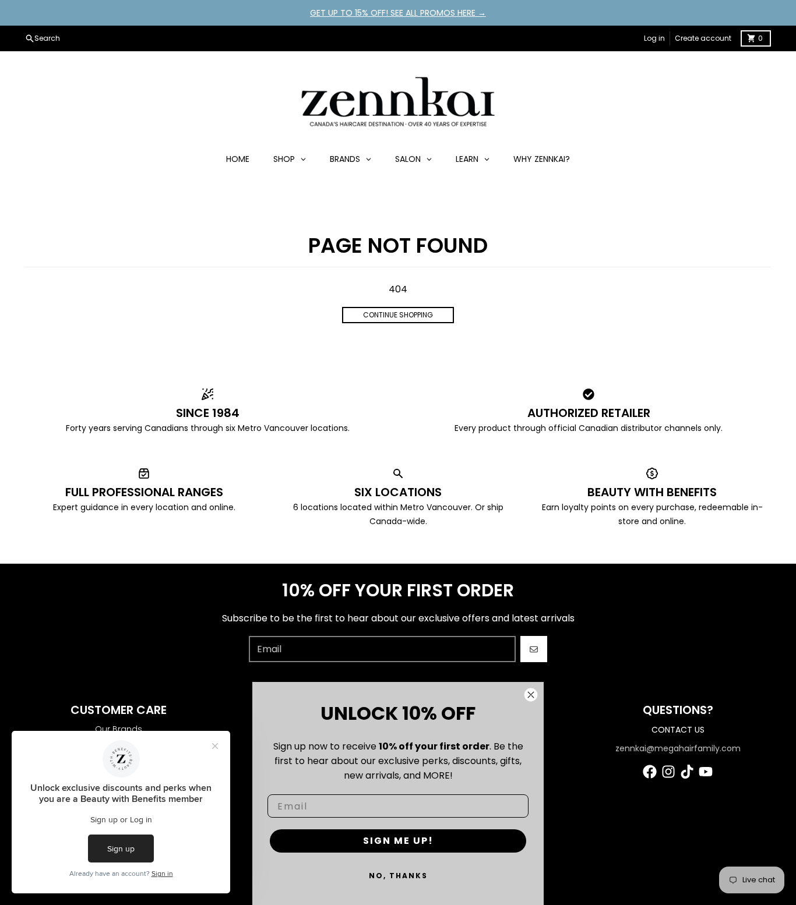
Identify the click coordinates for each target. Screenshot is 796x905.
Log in (654, 38)
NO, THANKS (398, 876)
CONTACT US (678, 730)
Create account (703, 38)
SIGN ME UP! (398, 840)
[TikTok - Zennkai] (687, 772)
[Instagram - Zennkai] (668, 772)
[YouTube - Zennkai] (706, 772)
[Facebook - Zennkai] (650, 772)
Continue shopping (398, 315)
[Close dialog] (531, 695)
